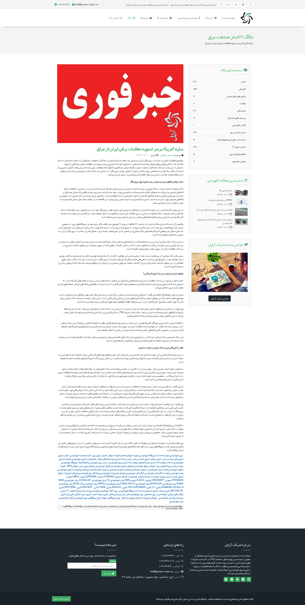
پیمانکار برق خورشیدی (89, 472)
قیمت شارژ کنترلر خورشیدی (93, 469)
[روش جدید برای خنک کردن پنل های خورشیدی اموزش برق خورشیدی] (241, 222)
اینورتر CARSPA (112, 476)
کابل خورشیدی (65, 497)
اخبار (219, 81)
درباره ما (209, 17)
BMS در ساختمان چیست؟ (219, 199)
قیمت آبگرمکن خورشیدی (156, 472)
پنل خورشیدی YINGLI (108, 483)
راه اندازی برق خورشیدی (120, 462)
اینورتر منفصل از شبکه (132, 476)
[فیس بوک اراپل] (226, 579)
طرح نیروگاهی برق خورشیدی (87, 497)
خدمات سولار (167, 462)
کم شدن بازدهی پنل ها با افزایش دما (214, 209)
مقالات (219, 103)
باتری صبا (153, 490)
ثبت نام (108, 573)
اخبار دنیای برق (99, 455)
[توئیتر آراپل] (235, 4)
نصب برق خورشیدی (97, 462)
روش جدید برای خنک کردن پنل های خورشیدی (215, 221)
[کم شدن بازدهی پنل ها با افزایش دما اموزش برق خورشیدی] (241, 212)
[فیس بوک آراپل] (220, 4)
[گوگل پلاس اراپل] (231, 579)
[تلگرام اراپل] (243, 579)
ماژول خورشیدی (103, 465)
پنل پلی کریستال (117, 494)
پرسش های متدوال (219, 117)
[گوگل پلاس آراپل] (228, 4)
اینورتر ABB (130, 480)
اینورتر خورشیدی (138, 469)
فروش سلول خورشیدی (144, 465)
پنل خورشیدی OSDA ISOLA (134, 483)
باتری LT (156, 487)
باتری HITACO (119, 487)
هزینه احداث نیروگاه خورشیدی (133, 490)
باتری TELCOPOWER (140, 487)
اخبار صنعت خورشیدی (80, 455)
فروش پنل (161, 465)
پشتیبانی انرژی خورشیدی (83, 458)
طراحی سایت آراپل (219, 298)
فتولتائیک (83, 462)
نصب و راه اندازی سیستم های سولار (114, 458)
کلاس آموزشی (219, 125)
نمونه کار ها (162, 17)
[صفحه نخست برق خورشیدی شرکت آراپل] (247, 13)
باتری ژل (70, 494)
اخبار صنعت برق (219, 132)
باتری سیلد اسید (100, 494)
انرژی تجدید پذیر (141, 458)
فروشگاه (144, 17)
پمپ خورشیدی (176, 472)
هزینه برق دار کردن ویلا (87, 490)
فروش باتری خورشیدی (122, 465)
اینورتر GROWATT (162, 480)
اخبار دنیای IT (219, 146)
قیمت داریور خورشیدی (68, 469)
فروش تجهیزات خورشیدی (112, 472)
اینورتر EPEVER (95, 476)
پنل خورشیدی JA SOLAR (92, 480)
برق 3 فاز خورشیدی (108, 490)
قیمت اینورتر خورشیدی (118, 469)
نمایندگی (219, 110)
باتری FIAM (105, 487)
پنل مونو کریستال (134, 494)
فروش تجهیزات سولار (68, 472)
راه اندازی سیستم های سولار (147, 462)
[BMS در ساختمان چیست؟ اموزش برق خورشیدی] (241, 202)
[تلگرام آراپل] (243, 4)
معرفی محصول (219, 161)
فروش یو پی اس (86, 465)
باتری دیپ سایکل (83, 494)
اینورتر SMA (79, 476)
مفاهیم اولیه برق (219, 154)
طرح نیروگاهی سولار (110, 497)
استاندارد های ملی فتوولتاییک (219, 139)
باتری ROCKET (90, 487)
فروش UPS (72, 465)
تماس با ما (114, 17)
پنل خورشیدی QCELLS (85, 483)
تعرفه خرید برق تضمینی (155, 494)
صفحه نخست (227, 17)
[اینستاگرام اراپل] (248, 579)
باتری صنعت (165, 490)
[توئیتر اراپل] (237, 579)
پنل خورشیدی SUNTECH (163, 483)
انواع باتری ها (225, 190)
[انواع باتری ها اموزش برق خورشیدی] (241, 192)
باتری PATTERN (73, 487)
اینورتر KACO (144, 480)
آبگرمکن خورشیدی (134, 472)
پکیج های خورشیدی (219, 96)
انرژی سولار (156, 458)
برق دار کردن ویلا (175, 465)
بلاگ (129, 17)
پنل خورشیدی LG (115, 480)
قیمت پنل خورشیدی (158, 469)
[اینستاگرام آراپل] (250, 4)
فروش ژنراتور (127, 497)
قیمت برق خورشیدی (188, 17)
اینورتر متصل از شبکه (155, 476)
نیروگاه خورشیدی (69, 462)
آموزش (219, 88)
